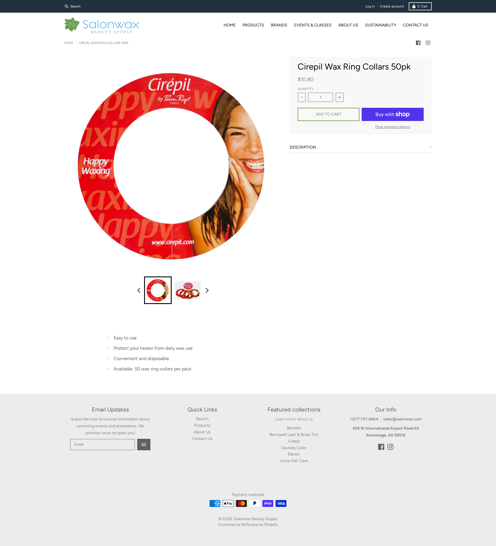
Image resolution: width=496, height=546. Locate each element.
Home (68, 43)
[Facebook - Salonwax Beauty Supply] (418, 43)
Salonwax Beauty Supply (256, 518)
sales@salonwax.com (402, 419)
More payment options (392, 127)
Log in (370, 6)
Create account (392, 6)
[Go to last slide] (139, 290)
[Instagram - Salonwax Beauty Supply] (428, 43)
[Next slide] (207, 290)
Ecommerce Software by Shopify (248, 524)
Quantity (305, 89)
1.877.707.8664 (364, 419)
